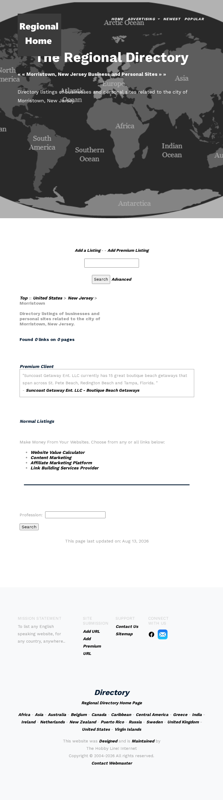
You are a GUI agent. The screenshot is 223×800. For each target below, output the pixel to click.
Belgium (79, 714)
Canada (98, 714)
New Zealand (82, 722)
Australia (57, 714)
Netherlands (52, 722)
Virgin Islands (127, 729)
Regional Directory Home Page (111, 702)
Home (117, 19)
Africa (24, 714)
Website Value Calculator (57, 452)
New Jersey (80, 298)
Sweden (154, 722)
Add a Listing (87, 250)
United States (47, 298)
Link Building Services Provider (64, 468)
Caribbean (121, 714)
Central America (152, 714)
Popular (194, 19)
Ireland (28, 722)
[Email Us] (162, 634)
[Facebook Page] (151, 634)
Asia (39, 714)
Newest (171, 19)
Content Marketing (50, 457)
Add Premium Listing (127, 250)
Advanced (121, 279)
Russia (135, 722)
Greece (180, 714)
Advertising (141, 19)
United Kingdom (183, 722)
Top (23, 298)
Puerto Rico (112, 722)
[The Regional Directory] (39, 34)
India (197, 714)
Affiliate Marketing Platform (61, 462)
